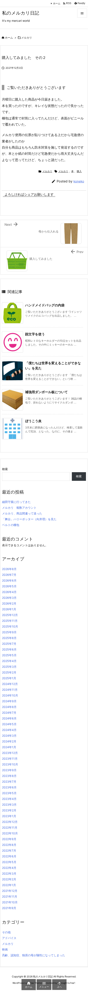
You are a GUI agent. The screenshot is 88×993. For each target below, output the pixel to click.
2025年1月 (9, 678)
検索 (5, 469)
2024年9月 (9, 701)
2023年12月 (10, 753)
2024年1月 (9, 747)
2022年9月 (9, 839)
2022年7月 (9, 850)
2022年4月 (9, 867)
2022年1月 (9, 885)
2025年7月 (9, 643)
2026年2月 (9, 603)
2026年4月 (9, 592)
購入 (79, 171)
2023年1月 (9, 816)
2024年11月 (10, 689)
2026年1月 (9, 609)
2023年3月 (9, 804)
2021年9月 (9, 908)
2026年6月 (9, 580)
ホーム (56, 3)
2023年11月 (10, 758)
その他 (6, 932)
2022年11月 (9, 827)
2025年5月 (9, 655)
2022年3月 (9, 873)
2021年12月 (9, 890)
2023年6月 (9, 787)
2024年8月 (9, 707)
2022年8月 (9, 844)
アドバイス (9, 938)
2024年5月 (9, 724)
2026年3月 (9, 597)
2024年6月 (9, 718)
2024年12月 (10, 684)
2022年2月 (9, 879)
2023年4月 (9, 799)
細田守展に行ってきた (16, 502)
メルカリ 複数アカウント (19, 507)
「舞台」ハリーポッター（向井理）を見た (29, 519)
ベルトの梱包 (10, 525)
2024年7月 (9, 712)
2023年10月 (10, 764)
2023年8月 (9, 776)
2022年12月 (10, 821)
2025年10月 (10, 626)
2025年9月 (9, 632)
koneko (78, 181)
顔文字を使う (35, 334)
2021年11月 (9, 896)
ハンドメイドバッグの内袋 (44, 305)
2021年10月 (10, 902)
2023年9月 (9, 770)
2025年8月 (9, 638)
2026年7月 (9, 574)
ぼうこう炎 (33, 421)
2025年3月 (9, 666)
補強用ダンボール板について (46, 392)
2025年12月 (10, 615)
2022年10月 (10, 833)
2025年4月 (9, 661)
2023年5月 (9, 793)
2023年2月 (9, 810)
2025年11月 (10, 620)
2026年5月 (9, 586)
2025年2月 (9, 672)
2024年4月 (9, 730)
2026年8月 (9, 569)
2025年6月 (9, 649)
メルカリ (26, 37)
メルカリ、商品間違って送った (22, 513)
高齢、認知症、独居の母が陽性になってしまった (33, 955)
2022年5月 (9, 862)
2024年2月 (9, 741)
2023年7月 (9, 781)
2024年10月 (10, 695)
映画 (5, 949)
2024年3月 (9, 735)
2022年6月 (9, 856)
